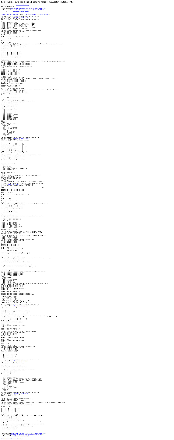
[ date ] (14, 11)
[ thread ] (18, 11)
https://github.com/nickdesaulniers (10, 14)
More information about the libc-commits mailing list (12, 438)
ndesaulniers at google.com (21, 17)
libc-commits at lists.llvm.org (22, 5)
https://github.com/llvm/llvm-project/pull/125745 (37, 14)
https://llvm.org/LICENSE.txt (12, 184)
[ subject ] (22, 11)
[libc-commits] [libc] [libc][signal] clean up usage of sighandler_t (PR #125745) (28, 8)
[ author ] (27, 11)
